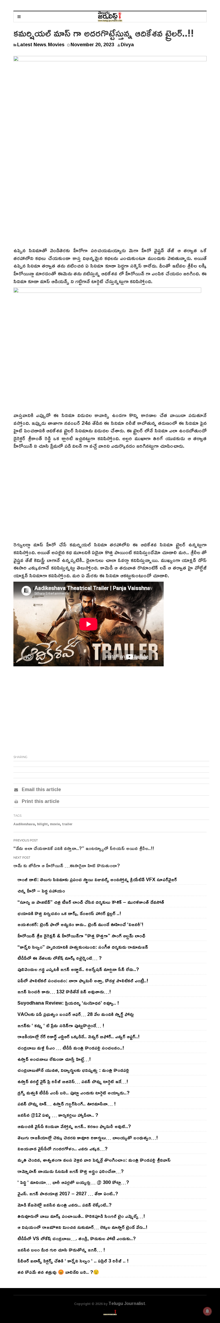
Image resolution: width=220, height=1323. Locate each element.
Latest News (31, 44)
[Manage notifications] (207, 1311)
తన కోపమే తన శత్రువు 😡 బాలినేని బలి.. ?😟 (58, 1271)
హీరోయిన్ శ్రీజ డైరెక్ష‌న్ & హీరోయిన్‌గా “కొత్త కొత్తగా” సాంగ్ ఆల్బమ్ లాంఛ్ (81, 935)
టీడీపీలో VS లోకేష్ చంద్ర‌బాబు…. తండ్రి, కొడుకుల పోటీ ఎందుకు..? (76, 1238)
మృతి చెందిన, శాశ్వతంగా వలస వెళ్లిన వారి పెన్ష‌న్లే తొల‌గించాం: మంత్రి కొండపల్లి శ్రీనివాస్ (94, 1159)
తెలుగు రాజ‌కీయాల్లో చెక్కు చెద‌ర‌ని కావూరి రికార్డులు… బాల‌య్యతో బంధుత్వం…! (87, 1137)
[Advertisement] (110, 206)
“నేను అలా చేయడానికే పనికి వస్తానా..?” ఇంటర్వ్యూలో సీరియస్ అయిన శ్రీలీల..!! (83, 848)
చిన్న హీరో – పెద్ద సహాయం (41, 890)
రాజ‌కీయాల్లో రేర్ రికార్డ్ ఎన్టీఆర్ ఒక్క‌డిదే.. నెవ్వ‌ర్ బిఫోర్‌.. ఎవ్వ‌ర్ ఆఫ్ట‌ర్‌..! (78, 1036)
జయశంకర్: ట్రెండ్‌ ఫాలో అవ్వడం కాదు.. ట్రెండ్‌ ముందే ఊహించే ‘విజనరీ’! (80, 924)
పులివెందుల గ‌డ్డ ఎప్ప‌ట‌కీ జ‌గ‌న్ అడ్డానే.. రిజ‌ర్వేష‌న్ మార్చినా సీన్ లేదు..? (78, 969)
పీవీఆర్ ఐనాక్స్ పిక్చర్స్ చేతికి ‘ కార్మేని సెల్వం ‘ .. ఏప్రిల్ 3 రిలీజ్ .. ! (73, 1260)
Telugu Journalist (126, 1303)
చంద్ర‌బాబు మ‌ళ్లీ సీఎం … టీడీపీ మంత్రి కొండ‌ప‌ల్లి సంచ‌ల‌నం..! (70, 1047)
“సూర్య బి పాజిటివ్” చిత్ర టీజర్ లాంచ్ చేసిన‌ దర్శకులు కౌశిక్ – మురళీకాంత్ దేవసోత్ (90, 901)
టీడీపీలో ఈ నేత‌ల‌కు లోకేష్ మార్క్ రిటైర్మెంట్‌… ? (59, 957)
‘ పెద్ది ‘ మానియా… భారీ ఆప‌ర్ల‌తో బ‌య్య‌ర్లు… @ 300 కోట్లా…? (73, 1182)
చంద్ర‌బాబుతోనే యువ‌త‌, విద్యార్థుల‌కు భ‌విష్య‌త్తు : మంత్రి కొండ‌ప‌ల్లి (73, 1070)
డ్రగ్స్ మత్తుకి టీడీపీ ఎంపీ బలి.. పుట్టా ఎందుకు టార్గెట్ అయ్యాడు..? (73, 1092)
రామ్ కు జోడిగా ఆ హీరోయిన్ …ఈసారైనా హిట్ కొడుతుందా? (66, 865)
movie (55, 824)
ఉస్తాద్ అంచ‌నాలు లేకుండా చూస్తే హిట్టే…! (54, 1059)
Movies (56, 44)
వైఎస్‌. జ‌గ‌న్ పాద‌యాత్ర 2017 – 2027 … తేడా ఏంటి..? (67, 1193)
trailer (67, 824)
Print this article (39, 801)
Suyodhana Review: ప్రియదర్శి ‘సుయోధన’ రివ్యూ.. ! (68, 1002)
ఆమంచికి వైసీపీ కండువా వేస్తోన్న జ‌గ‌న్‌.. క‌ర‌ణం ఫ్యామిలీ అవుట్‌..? (74, 1126)
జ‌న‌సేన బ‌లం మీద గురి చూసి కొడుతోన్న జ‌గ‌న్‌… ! (61, 1249)
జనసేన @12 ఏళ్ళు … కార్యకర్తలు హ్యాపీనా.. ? (57, 1114)
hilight (42, 824)
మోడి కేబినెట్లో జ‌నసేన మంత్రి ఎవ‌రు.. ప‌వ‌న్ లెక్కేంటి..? (64, 1204)
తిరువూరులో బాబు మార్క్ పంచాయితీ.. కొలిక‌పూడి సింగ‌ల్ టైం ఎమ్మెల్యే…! (81, 1216)
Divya (127, 44)
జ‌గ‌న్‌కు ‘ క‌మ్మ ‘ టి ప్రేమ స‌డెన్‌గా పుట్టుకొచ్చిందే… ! (60, 1025)
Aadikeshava (24, 824)
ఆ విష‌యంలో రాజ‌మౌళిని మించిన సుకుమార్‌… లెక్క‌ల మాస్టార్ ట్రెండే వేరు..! (82, 1227)
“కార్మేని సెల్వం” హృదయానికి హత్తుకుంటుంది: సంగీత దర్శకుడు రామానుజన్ (82, 946)
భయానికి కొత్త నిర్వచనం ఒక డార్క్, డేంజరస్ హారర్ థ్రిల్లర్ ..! (69, 913)
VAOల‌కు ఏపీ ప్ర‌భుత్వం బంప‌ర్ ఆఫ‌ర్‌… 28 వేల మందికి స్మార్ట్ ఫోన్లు (75, 1014)
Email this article (40, 789)
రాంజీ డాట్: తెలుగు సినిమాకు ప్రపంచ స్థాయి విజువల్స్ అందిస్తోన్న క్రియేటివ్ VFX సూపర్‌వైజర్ (97, 879)
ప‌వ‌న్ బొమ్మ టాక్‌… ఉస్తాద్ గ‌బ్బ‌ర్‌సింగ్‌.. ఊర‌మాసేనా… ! (66, 1103)
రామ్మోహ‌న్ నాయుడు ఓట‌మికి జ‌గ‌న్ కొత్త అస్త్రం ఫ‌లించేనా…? (70, 1171)
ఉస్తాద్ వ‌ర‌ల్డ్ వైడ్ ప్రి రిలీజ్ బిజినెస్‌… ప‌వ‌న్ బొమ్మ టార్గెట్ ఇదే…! (72, 1081)
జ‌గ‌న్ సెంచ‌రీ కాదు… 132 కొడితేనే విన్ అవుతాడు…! (64, 991)
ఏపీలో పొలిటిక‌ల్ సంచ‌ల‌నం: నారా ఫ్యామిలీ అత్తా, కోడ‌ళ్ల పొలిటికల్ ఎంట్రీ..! (82, 980)
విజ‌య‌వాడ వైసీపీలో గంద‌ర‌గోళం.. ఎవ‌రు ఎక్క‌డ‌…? (62, 1148)
